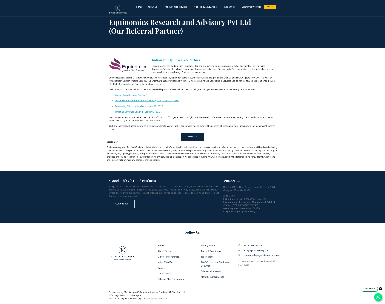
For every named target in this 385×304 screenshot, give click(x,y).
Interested (192, 136)
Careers (161, 268)
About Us (152, 7)
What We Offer (165, 262)
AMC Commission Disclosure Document (215, 264)
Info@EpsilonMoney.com (256, 251)
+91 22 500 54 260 (253, 246)
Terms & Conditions (211, 251)
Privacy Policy (208, 246)
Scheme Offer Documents (171, 279)
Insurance (229, 7)
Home (139, 7)
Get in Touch (121, 204)
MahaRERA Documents (212, 277)
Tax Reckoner (207, 257)
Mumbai (229, 181)
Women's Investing (251, 7)
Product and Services (176, 7)
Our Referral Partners (168, 257)
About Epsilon (165, 251)
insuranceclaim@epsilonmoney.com (262, 255)
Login (270, 6)
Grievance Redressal (211, 271)
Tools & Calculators (205, 7)
